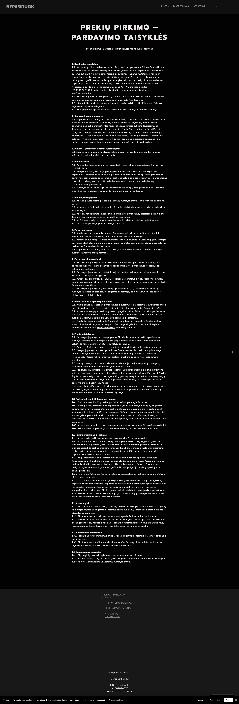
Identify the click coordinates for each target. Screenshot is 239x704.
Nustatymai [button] (201, 700)
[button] (217, 6)
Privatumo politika (116, 700)
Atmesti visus (215, 700)
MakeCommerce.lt (106, 327)
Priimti (228, 700)
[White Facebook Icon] (233, 352)
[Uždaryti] (236, 700)
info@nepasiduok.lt (81, 93)
